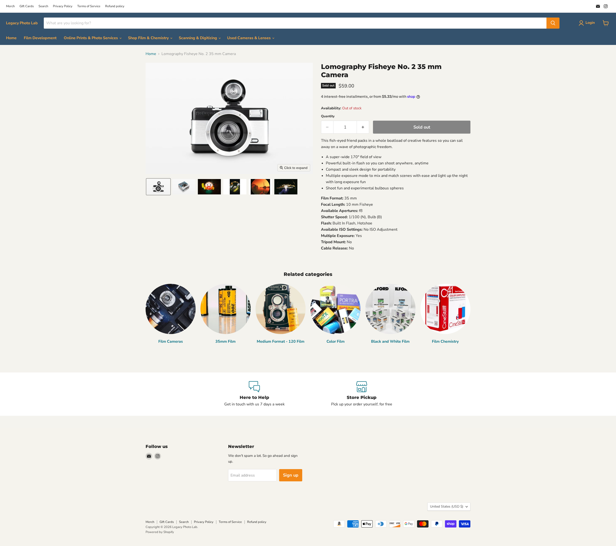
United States (446, 506)
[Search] (552, 23)
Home (11, 38)
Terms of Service (88, 6)
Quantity (327, 116)
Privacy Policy (62, 6)
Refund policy (114, 6)
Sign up (290, 475)
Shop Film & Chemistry (149, 38)
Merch (10, 6)
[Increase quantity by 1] (363, 127)
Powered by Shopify (160, 532)
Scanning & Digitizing (198, 38)
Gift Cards (26, 6)
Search (43, 6)
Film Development (40, 38)
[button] (588, 23)
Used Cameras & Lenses (249, 38)
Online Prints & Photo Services (91, 38)
